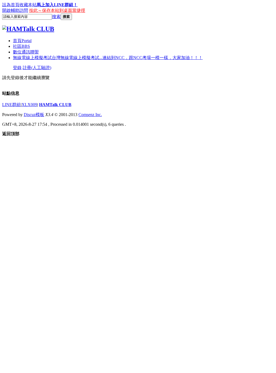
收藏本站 (28, 4)
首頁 (22, 40)
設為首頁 (10, 4)
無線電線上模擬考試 (108, 57)
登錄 (17, 67)
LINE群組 (11, 104)
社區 (21, 46)
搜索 (56, 16)
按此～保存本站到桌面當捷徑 (57, 10)
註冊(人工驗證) (37, 67)
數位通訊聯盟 (26, 52)
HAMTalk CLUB (55, 104)
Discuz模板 (34, 114)
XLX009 (29, 104)
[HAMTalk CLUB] (28, 28)
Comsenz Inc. (90, 114)
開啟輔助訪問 (15, 10)
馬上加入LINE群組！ (57, 4)
